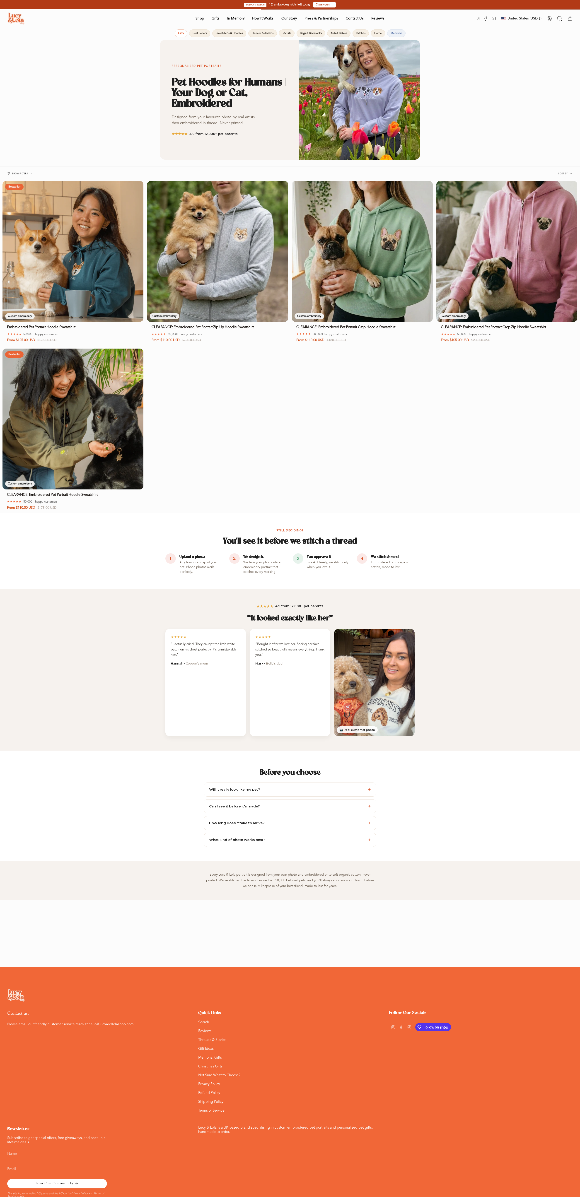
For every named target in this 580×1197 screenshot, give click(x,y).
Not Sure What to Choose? (219, 1075)
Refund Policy (209, 1093)
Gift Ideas (206, 1049)
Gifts (181, 33)
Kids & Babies (339, 33)
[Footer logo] (16, 995)
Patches (360, 33)
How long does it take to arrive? (290, 823)
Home (378, 33)
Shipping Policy (210, 1102)
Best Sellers (200, 33)
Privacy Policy (209, 1084)
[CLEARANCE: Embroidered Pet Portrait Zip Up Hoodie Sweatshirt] (217, 251)
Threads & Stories (212, 1040)
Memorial (396, 33)
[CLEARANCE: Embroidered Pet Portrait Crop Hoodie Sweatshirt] (362, 251)
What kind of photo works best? (290, 839)
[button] (200, 19)
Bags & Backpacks (311, 33)
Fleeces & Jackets (262, 33)
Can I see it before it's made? (290, 806)
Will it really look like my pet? (290, 789)
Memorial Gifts (210, 1058)
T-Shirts (286, 33)
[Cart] (570, 18)
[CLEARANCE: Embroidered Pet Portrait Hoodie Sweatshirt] (72, 419)
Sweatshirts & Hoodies (229, 33)
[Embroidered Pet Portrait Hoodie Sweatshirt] (72, 251)
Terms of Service (211, 1111)
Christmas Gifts (210, 1066)
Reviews (204, 1031)
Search (203, 1022)
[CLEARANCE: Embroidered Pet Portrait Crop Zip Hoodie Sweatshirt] (506, 251)
